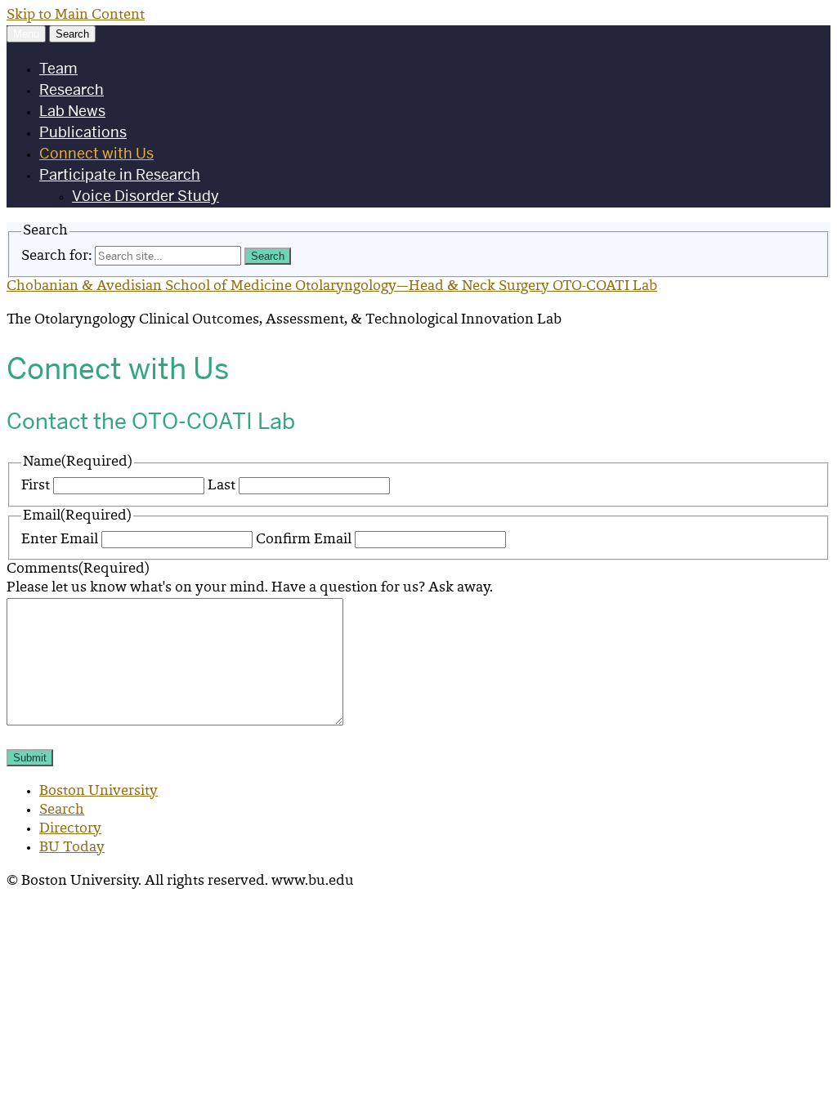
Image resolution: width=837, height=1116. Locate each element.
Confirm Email (303, 540)
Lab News (72, 110)
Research (71, 89)
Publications (83, 132)
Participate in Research (119, 174)
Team (58, 68)
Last (221, 486)
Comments (78, 569)
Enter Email (59, 540)
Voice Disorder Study (145, 195)
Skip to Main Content (76, 15)
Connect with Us (96, 153)
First (35, 486)
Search (61, 810)
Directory (70, 829)
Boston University (98, 791)
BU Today (72, 848)
